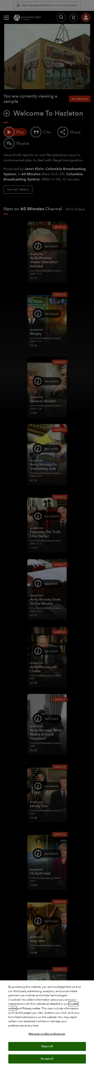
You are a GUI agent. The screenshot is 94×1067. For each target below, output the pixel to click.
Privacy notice (31, 1008)
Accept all (47, 1059)
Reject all (47, 1046)
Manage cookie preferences (47, 1034)
